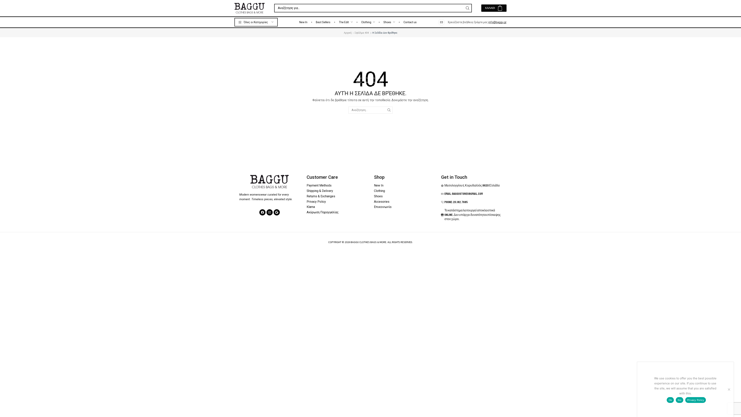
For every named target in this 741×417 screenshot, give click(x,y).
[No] (729, 389)
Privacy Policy (695, 400)
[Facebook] (262, 212)
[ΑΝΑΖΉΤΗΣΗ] (388, 110)
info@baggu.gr (497, 22)
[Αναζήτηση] (467, 8)
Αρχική (348, 32)
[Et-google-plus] (277, 212)
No (679, 400)
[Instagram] (269, 212)
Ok (670, 400)
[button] (494, 8)
